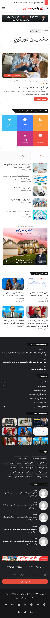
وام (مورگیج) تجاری (39, 402)
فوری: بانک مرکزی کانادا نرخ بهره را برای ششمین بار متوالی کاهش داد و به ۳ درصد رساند (37, 323)
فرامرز (34, 526)
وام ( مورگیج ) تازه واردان (37, 394)
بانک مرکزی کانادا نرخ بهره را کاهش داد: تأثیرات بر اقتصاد (13, 321)
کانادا (9, 476)
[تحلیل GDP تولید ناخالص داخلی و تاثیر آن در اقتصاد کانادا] (37, 284)
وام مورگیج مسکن (40, 406)
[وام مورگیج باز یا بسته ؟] (40, 191)
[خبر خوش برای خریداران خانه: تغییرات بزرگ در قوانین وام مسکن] (9, 441)
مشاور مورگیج (29, 462)
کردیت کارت (42, 386)
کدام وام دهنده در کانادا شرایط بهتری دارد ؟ (17, 212)
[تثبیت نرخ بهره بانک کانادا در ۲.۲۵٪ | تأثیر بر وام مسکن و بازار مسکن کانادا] (40, 422)
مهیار (35, 538)
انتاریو (26, 458)
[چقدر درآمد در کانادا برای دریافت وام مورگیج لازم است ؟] (25, 422)
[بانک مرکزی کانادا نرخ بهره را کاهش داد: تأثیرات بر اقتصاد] (13, 312)
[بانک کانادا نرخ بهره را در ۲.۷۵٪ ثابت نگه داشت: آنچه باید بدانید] (13, 284)
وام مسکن (14, 467)
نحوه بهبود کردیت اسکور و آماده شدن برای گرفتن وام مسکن (17, 177)
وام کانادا (29, 476)
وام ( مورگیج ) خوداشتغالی (37, 398)
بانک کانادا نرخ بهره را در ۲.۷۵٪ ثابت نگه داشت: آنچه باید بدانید (22, 2)
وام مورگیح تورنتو (41, 476)
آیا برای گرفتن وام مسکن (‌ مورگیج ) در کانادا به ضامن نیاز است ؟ (17, 165)
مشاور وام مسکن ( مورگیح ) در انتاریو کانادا (33, 80)
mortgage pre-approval (39, 458)
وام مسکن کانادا (42, 471)
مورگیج (19, 462)
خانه (44, 31)
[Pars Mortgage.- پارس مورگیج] (32, 8)
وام (22, 467)
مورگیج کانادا (30, 467)
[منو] (3, 9)
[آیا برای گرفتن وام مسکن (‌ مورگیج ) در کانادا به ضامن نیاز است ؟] (40, 168)
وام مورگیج (29, 471)
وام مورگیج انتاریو (17, 471)
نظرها (8, 156)
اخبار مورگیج (42, 381)
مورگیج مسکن (42, 467)
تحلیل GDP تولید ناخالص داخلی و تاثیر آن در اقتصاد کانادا (39, 295)
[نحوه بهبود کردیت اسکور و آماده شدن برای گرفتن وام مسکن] (40, 180)
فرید (35, 490)
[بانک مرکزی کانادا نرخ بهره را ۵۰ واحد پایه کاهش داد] (25, 441)
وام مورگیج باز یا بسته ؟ (22, 187)
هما (35, 502)
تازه (23, 156)
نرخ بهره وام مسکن (39, 390)
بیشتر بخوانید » (41, 99)
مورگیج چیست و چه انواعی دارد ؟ (19, 199)
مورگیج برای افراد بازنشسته (33, 87)
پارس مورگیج (19, 476)
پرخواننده (40, 156)
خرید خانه (18, 458)
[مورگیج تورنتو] (25, 19)
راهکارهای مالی (42, 462)
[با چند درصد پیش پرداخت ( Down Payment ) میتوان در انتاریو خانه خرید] (9, 422)
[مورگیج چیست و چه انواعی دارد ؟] (40, 203)
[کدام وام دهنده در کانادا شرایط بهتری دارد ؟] (40, 215)
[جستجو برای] (46, 9)
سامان (34, 514)
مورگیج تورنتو (9, 462)
